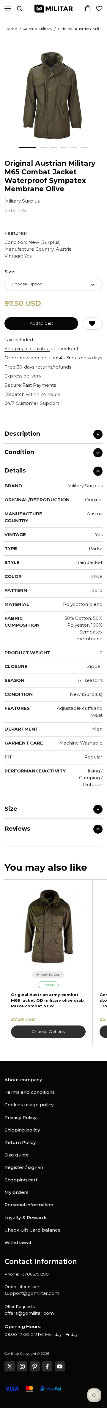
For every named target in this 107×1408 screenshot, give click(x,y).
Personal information (28, 1205)
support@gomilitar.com (31, 1293)
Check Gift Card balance (32, 1230)
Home (10, 28)
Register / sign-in (23, 1167)
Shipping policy (22, 1130)
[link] (48, 974)
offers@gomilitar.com (29, 1313)
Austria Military (37, 28)
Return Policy (20, 1142)
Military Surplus (22, 201)
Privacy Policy (20, 1117)
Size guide (16, 1155)
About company (23, 1080)
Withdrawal (17, 1242)
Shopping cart (20, 1180)
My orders (16, 1192)
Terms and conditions (29, 1092)
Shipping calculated (27, 348)
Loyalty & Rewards (26, 1217)
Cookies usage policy (29, 1104)
